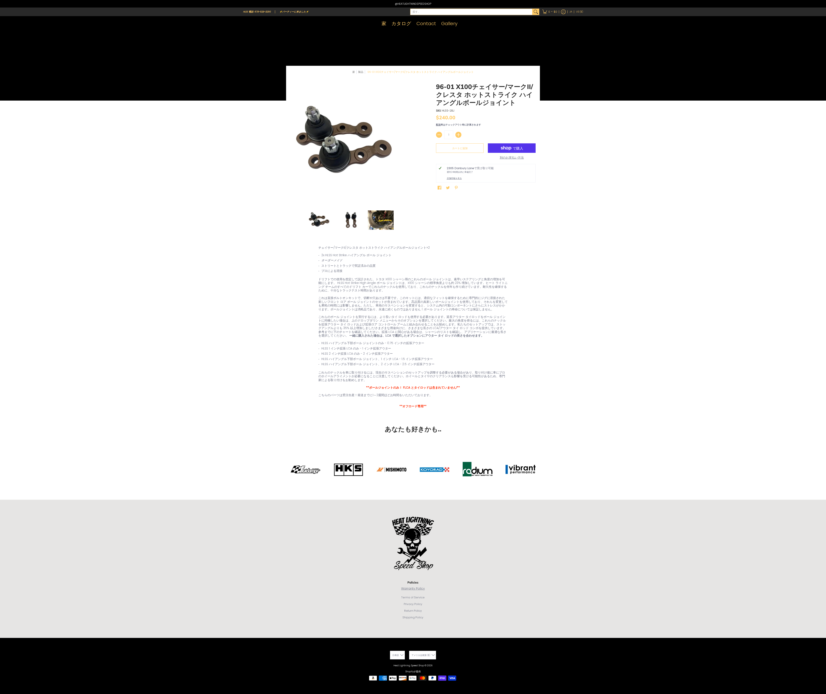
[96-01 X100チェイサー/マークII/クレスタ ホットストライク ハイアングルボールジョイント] (320, 220)
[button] (549, 12)
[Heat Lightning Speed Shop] (247, 23)
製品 (360, 72)
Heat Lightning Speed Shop (408, 665)
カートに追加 (460, 148)
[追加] (458, 135)
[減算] (439, 135)
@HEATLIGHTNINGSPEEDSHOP (413, 4)
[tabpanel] (413, 328)
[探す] (535, 12)
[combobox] (471, 12)
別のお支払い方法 (512, 158)
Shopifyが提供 (413, 671)
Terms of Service (413, 597)
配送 (438, 124)
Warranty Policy (413, 588)
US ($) (579, 11)
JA (571, 11)
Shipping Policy (412, 617)
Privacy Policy (413, 604)
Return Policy (413, 611)
